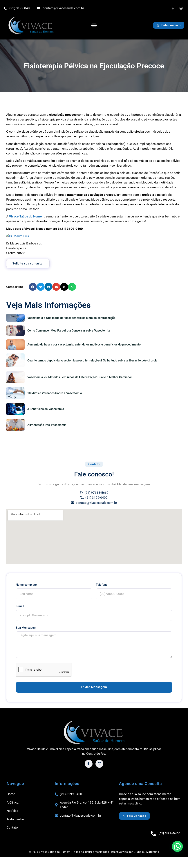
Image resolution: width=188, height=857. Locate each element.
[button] (94, 25)
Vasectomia (18, 437)
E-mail (20, 606)
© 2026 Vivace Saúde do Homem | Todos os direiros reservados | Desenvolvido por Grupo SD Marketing (94, 851)
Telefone (102, 584)
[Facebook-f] (173, 8)
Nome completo (26, 584)
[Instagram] (181, 8)
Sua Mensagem (26, 627)
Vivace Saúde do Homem (26, 216)
